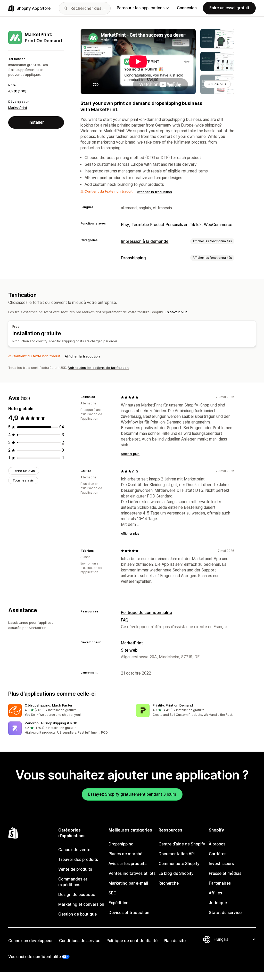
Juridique (218, 902)
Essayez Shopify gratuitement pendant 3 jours (132, 794)
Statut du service (225, 912)
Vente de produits (75, 869)
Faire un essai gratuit (229, 7)
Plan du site (175, 940)
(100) (22, 91)
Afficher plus (130, 454)
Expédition (118, 902)
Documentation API (177, 853)
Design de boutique (76, 894)
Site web (129, 650)
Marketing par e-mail (128, 883)
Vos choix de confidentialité (34, 956)
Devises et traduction (129, 912)
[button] (68, 710)
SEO (113, 893)
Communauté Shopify (179, 863)
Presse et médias (225, 873)
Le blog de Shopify (176, 873)
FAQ (124, 620)
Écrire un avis (24, 471)
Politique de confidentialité (146, 612)
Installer (36, 122)
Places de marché (125, 853)
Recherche (169, 883)
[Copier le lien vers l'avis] (98, 397)
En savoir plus (176, 312)
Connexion (187, 7)
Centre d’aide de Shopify (182, 844)
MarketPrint (17, 107)
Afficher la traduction (154, 192)
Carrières (217, 853)
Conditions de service (79, 940)
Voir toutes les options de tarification (98, 367)
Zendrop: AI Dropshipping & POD (51, 723)
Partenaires (220, 883)
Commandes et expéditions (72, 882)
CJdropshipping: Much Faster (48, 705)
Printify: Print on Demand (173, 705)
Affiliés (215, 893)
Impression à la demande (144, 241)
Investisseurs (221, 863)
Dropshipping (133, 257)
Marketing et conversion (81, 904)
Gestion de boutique (77, 914)
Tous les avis (23, 480)
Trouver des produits (78, 859)
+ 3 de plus (217, 84)
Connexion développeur (30, 940)
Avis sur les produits (127, 863)
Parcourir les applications (140, 7)
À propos (217, 844)
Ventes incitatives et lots (132, 873)
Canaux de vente (74, 849)
